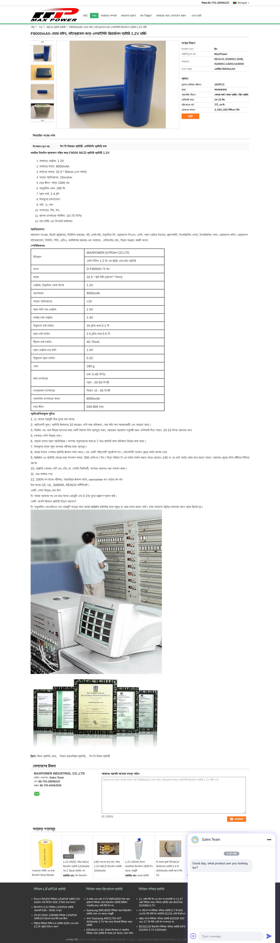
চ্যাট (190, 116)
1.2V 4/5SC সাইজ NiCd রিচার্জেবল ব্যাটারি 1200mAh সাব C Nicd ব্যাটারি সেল (76, 866)
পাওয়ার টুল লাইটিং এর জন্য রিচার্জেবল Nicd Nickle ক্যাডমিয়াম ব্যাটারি (43, 875)
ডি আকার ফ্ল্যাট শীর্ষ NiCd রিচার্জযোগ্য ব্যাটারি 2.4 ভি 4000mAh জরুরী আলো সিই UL (169, 868)
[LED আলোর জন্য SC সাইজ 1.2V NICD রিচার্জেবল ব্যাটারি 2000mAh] (108, 849)
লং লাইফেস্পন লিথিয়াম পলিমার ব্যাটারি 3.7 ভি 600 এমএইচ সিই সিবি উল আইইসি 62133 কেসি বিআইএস (162, 912)
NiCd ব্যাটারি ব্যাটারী (56, 27)
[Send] (269, 936)
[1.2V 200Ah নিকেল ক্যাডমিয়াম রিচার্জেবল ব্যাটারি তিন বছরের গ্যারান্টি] (139, 849)
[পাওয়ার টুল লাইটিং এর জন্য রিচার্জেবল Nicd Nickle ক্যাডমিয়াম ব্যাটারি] (46, 853)
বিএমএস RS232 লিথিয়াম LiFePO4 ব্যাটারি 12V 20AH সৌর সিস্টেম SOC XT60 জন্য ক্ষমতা (57, 900)
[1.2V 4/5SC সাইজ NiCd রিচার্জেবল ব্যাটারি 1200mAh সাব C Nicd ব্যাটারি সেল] (77, 849)
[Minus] (269, 839)
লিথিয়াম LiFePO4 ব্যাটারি (49, 889)
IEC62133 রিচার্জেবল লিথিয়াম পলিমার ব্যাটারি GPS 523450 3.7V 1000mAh (162, 928)
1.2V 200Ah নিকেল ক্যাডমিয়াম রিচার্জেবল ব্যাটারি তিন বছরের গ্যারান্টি (139, 866)
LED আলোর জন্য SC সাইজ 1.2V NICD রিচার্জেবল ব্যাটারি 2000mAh (108, 866)
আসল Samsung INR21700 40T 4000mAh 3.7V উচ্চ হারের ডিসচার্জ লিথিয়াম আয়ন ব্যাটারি (109, 922)
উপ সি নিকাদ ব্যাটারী (99, 756)
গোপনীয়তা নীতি (72, 939)
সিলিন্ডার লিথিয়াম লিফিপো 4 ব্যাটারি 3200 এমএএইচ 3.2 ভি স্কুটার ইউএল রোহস (56, 925)
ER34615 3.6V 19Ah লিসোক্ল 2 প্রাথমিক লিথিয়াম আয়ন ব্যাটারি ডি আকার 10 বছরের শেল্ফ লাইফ (109, 931)
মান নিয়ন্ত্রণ (146, 15)
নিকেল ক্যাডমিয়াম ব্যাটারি (72, 756)
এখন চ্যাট (196, 15)
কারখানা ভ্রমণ (128, 15)
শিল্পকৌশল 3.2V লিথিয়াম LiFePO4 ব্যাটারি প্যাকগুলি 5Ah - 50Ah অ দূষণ (53, 909)
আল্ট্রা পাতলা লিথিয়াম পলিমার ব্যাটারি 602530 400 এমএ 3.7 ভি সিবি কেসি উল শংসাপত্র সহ (161, 920)
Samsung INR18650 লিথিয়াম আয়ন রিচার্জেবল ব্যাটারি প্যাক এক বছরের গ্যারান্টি (108, 912)
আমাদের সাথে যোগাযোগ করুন (171, 15)
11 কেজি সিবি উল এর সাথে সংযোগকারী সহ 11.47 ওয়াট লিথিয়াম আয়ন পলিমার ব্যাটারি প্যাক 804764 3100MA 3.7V (161, 902)
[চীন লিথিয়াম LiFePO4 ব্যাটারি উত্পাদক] (56, 14)
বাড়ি (85, 15)
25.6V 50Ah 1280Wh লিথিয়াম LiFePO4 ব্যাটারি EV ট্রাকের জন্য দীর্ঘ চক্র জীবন (55, 917)
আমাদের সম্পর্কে (109, 15)
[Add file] (193, 936)
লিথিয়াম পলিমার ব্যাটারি (151, 889)
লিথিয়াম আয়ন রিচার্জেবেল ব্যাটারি (104, 889)
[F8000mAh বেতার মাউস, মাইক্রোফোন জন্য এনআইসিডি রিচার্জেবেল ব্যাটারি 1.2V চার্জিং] (118, 84)
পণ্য (94, 15)
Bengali (242, 2)
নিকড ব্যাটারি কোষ (46, 756)
